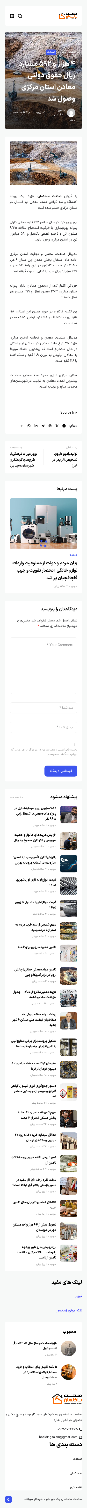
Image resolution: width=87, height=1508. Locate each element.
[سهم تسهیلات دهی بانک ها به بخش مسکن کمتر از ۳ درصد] (68, 1119)
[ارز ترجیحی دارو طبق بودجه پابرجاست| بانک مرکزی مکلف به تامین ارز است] (68, 1253)
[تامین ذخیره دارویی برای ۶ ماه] (68, 953)
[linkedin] (36, 426)
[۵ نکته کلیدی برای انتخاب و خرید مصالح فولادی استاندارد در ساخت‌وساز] (68, 1372)
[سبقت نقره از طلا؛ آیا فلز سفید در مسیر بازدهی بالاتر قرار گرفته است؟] (68, 1186)
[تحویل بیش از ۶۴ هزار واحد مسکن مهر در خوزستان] (68, 1231)
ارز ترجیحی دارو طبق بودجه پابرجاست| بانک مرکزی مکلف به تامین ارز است (36, 1252)
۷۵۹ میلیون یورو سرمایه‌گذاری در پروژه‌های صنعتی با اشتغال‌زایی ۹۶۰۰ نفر (35, 813)
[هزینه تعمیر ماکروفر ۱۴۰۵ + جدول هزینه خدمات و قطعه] (68, 998)
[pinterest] (50, 426)
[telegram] (43, 426)
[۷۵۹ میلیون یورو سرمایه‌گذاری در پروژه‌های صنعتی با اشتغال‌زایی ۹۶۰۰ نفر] (68, 814)
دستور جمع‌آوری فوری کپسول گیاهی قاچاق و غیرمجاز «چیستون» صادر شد (33, 1091)
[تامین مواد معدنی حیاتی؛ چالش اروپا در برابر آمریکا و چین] (68, 976)
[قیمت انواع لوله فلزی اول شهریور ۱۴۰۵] (68, 886)
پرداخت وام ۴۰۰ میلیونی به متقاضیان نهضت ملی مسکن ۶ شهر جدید (34, 1019)
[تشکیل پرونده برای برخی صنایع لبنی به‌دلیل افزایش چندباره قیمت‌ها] (68, 1047)
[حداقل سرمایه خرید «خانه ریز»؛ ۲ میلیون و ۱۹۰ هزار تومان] (68, 1141)
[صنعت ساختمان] (67, 16)
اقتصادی (75, 1487)
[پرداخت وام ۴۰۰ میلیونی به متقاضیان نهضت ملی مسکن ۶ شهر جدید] (68, 1020)
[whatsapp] (29, 426)
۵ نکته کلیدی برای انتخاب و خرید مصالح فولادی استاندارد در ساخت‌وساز (36, 1372)
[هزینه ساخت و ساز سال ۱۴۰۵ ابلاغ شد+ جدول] (68, 1348)
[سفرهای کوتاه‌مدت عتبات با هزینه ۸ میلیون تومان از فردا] (68, 1070)
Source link (68, 412)
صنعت (51, 52)
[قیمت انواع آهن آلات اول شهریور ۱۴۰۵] (68, 908)
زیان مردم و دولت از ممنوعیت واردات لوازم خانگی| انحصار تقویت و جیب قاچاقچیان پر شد (44, 570)
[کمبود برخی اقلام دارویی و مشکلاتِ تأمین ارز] (68, 1163)
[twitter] (57, 426)
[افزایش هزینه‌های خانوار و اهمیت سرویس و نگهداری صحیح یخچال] (68, 841)
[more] (22, 426)
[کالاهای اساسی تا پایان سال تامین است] (68, 1208)
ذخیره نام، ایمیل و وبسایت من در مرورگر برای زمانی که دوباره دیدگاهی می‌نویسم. (44, 751)
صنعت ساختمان (49, 196)
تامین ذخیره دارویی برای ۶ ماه (37, 947)
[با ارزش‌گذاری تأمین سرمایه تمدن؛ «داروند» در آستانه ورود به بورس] (68, 863)
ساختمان (76, 1473)
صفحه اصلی (68, 52)
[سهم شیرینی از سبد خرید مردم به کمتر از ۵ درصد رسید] (68, 931)
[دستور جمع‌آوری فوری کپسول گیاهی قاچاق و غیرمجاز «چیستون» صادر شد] (68, 1092)
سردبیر (61, 111)
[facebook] (64, 426)
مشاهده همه (16, 797)
